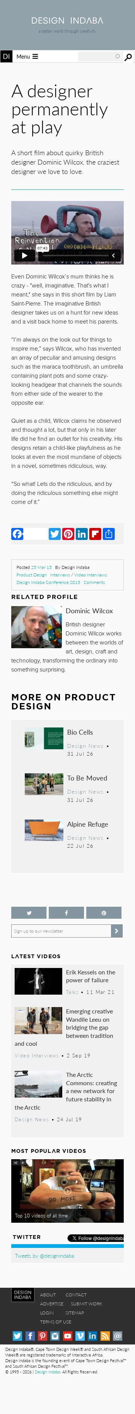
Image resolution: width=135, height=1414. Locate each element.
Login (47, 1313)
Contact (76, 1295)
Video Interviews (90, 575)
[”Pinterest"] (104, 913)
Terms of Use (55, 1322)
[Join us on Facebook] (66, 913)
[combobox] (99, 56)
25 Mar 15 (41, 567)
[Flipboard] (95, 533)
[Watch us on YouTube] (67, 1336)
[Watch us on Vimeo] (80, 1336)
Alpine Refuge (87, 824)
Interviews (60, 575)
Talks (72, 992)
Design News (85, 745)
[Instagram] (55, 1336)
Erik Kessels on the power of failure (90, 976)
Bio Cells (80, 731)
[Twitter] (55, 533)
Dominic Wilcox (89, 610)
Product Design (31, 575)
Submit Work (86, 1304)
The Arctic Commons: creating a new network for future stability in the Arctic (66, 1090)
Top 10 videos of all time (41, 1215)
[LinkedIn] (82, 533)
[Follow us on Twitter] (28, 913)
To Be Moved (87, 777)
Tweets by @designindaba (44, 1255)
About (48, 1295)
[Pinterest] (68, 533)
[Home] (67, 21)
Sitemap (75, 1313)
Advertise (51, 1304)
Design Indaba (47, 1372)
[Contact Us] (117, 1336)
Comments (94, 582)
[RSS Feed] (105, 1336)
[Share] (109, 533)
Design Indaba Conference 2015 (48, 582)
